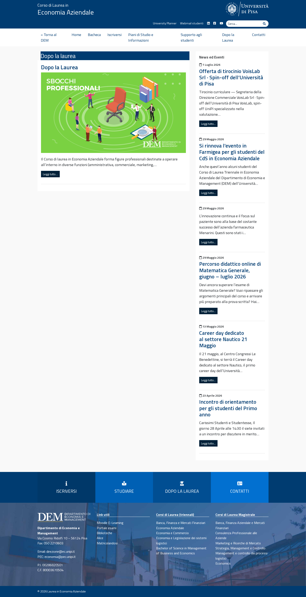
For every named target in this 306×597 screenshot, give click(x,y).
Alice (100, 537)
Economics (223, 563)
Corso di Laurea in (52, 5)
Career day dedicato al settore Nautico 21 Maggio (223, 339)
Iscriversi (114, 34)
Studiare (124, 491)
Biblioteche (104, 532)
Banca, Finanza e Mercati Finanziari (180, 522)
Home (76, 34)
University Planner (165, 23)
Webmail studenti (191, 23)
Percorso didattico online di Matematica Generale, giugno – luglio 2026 (230, 270)
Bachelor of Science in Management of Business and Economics (181, 551)
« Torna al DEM (49, 37)
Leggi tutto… (50, 174)
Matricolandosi (107, 543)
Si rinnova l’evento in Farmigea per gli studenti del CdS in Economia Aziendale (232, 151)
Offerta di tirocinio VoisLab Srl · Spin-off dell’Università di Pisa (231, 77)
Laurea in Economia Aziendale (66, 591)
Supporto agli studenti (191, 37)
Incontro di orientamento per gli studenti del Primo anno (228, 408)
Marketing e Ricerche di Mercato (238, 543)
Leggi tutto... (208, 124)
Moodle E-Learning (110, 522)
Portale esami (106, 527)
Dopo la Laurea (228, 37)
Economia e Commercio (172, 532)
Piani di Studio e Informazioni (140, 37)
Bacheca (94, 34)
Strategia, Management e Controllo (240, 548)
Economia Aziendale (65, 12)
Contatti (258, 34)
